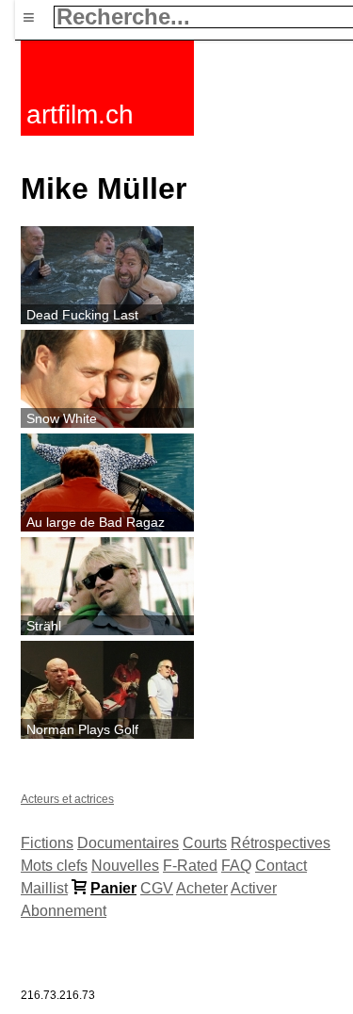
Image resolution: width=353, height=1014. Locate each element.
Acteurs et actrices (67, 799)
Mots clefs (54, 866)
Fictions (47, 843)
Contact (281, 866)
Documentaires (128, 843)
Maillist (44, 888)
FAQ (236, 866)
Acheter (202, 888)
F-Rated (190, 866)
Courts (205, 843)
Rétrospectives (280, 843)
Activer (254, 888)
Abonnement (63, 911)
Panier (113, 888)
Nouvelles (125, 866)
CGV (156, 888)
